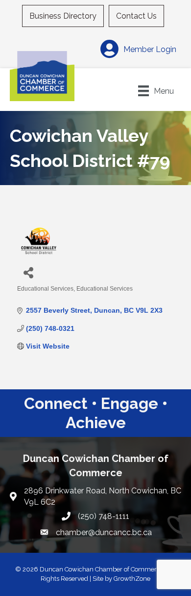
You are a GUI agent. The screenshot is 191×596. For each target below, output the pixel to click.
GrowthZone (132, 578)
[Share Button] (28, 272)
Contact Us (136, 16)
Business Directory (62, 16)
